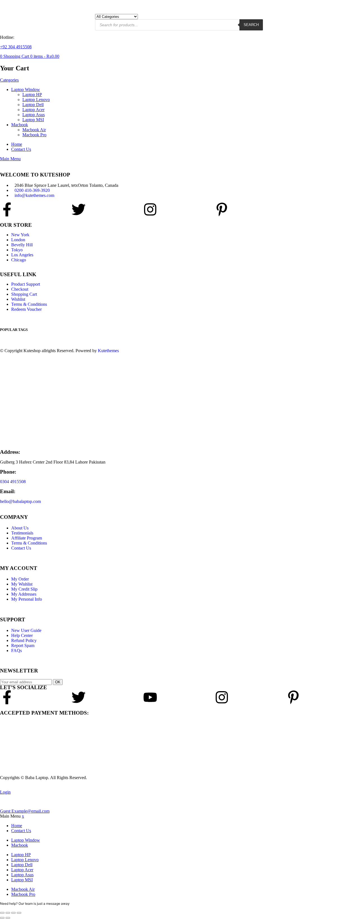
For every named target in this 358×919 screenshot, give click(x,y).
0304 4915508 (13, 481)
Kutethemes (108, 350)
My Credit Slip (24, 589)
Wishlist (18, 299)
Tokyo (17, 249)
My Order (20, 579)
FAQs (16, 650)
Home (16, 144)
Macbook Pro (34, 134)
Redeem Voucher (26, 309)
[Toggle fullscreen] (8, 913)
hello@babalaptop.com (20, 501)
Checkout (19, 289)
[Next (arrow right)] (8, 918)
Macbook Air (34, 129)
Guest (25, 811)
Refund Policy (24, 640)
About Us (20, 528)
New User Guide (26, 630)
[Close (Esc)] (19, 913)
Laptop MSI (33, 119)
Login (5, 792)
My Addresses (23, 594)
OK (57, 682)
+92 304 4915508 (16, 46)
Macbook (19, 124)
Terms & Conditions (29, 304)
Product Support (25, 284)
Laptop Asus (33, 114)
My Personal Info (26, 599)
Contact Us (21, 149)
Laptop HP (32, 94)
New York (20, 234)
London (18, 239)
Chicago (18, 259)
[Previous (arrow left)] (2, 918)
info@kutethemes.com (34, 195)
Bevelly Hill (22, 244)
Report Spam (22, 645)
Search (251, 25)
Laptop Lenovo (36, 99)
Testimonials (22, 533)
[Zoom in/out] (2, 913)
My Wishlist (21, 584)
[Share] (13, 913)
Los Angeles (22, 254)
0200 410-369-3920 (32, 190)
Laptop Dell (33, 104)
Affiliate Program (26, 538)
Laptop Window (25, 89)
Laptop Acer (33, 109)
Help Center (22, 635)
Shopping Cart (24, 294)
